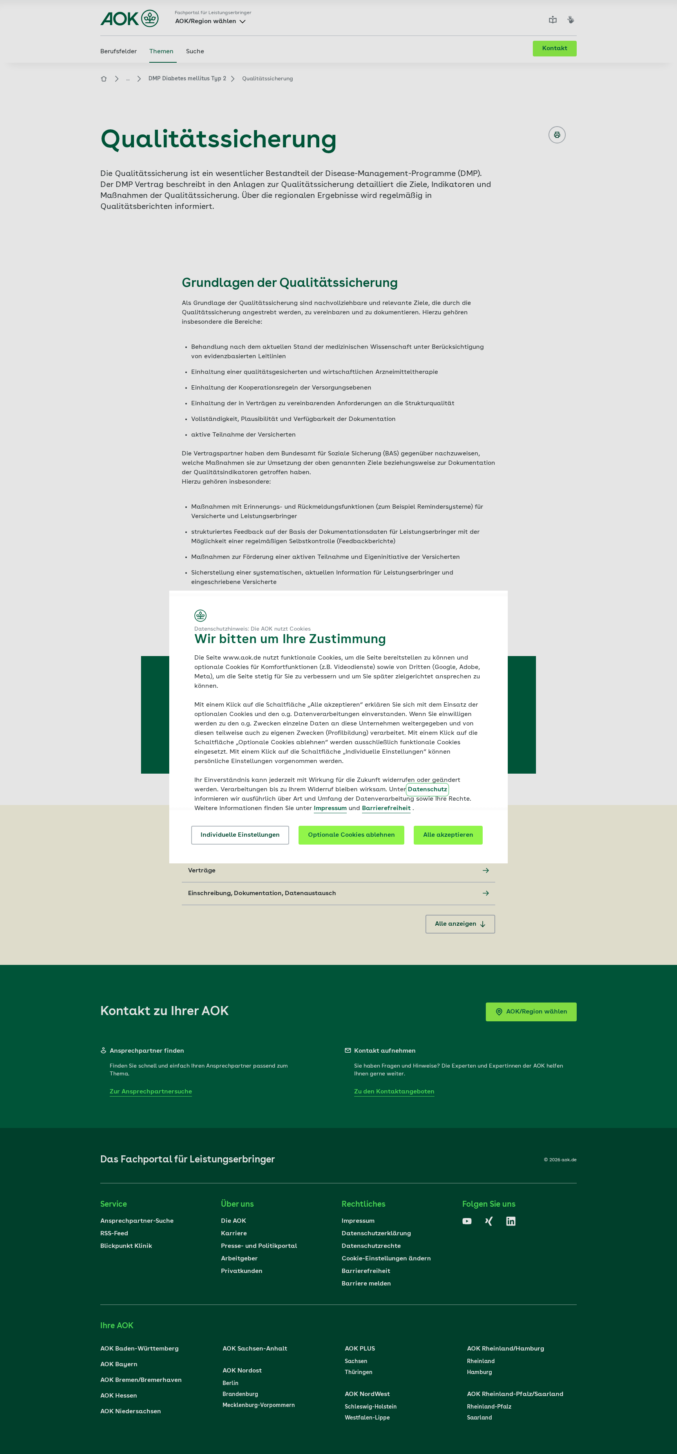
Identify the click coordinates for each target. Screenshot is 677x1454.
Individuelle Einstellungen (240, 835)
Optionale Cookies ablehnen (351, 835)
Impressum (330, 808)
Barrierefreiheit (386, 808)
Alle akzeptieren (448, 835)
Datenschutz (427, 790)
